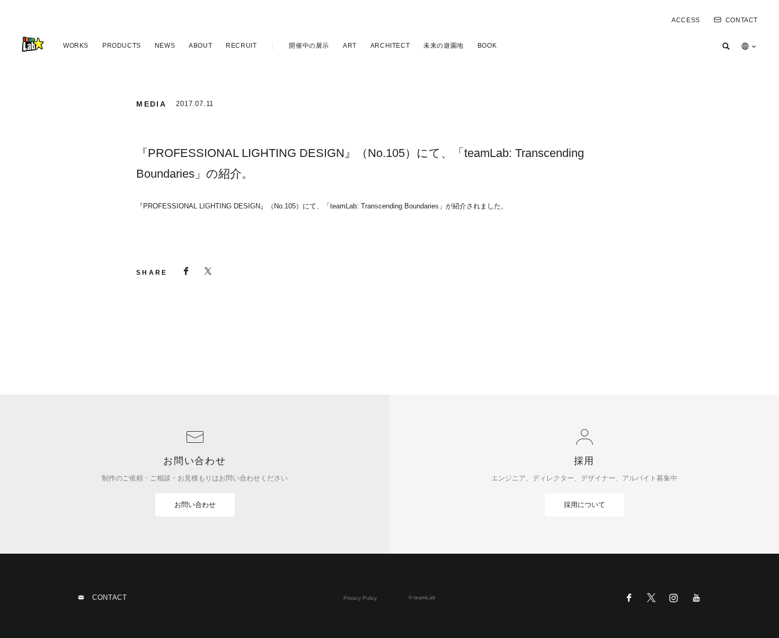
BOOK (487, 45)
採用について (584, 505)
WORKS (75, 45)
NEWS (165, 45)
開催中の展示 (309, 45)
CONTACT (741, 20)
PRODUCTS (121, 45)
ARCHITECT (390, 45)
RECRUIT (241, 45)
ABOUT (200, 45)
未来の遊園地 (443, 45)
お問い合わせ (195, 505)
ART (350, 45)
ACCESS (685, 20)
